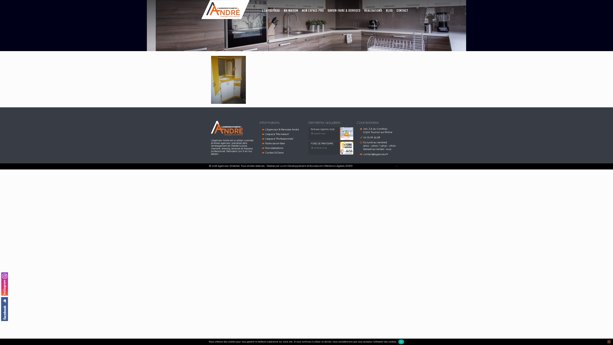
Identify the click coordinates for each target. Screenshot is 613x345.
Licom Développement (293, 166)
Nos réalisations (274, 148)
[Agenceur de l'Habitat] (225, 9)
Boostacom (316, 166)
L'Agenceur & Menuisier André (282, 129)
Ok (401, 341)
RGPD (349, 166)
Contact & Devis (274, 152)
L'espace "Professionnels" (279, 138)
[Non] (609, 341)
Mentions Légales (334, 166)
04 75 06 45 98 (371, 137)
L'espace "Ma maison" (277, 134)
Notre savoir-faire (275, 143)
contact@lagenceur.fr (375, 154)
